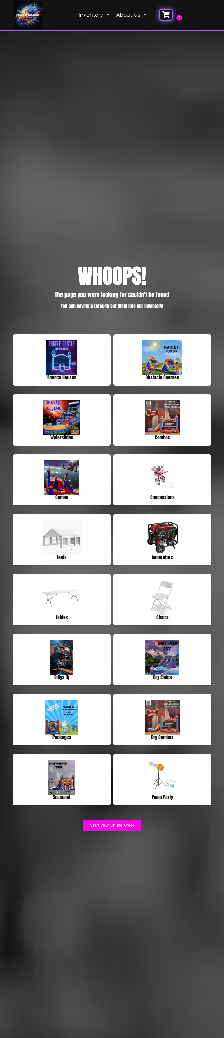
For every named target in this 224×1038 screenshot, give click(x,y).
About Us (128, 15)
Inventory (90, 15)
